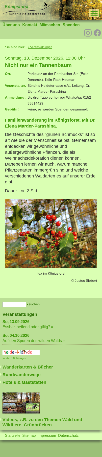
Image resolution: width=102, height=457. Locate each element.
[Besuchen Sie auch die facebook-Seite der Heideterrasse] (97, 33)
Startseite (12, 435)
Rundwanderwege (21, 374)
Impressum (47, 435)
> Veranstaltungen (40, 47)
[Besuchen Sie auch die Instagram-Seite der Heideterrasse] (88, 32)
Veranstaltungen (19, 314)
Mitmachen (50, 25)
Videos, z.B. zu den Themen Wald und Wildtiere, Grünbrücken (42, 422)
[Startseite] (26, 14)
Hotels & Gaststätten (24, 382)
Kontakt (29, 25)
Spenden (71, 25)
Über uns (11, 25)
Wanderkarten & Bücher (27, 367)
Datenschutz (68, 435)
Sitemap (29, 435)
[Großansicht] (51, 266)
